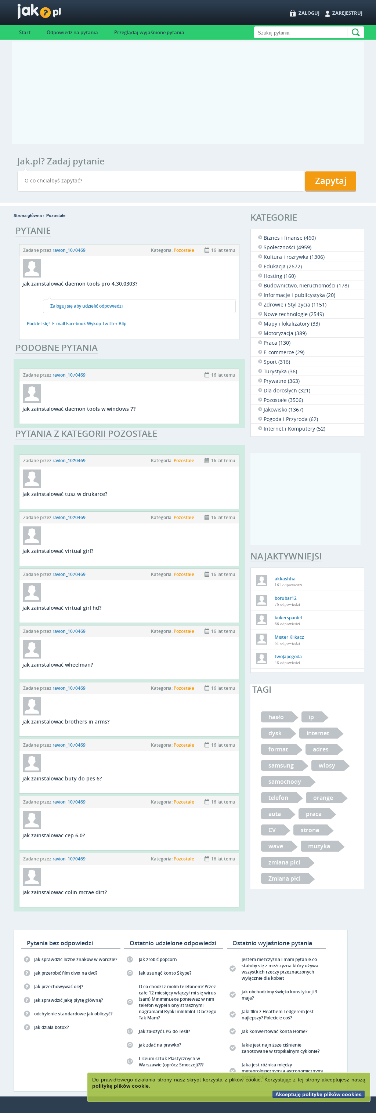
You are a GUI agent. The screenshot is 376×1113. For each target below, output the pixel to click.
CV (272, 830)
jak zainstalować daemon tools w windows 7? (78, 408)
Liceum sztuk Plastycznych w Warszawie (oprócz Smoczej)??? (171, 1061)
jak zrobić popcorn (158, 959)
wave (275, 846)
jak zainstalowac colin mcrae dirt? (64, 892)
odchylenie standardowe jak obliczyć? (73, 1014)
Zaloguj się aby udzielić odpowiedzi (86, 306)
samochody (284, 781)
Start (24, 32)
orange (323, 798)
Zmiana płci (284, 878)
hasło (276, 717)
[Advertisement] (188, 92)
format (278, 749)
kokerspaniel (288, 617)
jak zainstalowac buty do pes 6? (62, 778)
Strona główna (28, 215)
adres (321, 749)
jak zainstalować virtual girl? (57, 550)
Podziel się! (38, 323)
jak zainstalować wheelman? (57, 664)
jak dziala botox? (51, 1027)
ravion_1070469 (69, 250)
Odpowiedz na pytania (72, 32)
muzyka (319, 846)
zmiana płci (284, 862)
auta (274, 814)
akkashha (285, 579)
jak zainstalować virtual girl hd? (61, 607)
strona (310, 830)
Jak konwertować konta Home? (274, 1031)
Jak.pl (53, 14)
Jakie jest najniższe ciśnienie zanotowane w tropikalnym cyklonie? (280, 1048)
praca (314, 814)
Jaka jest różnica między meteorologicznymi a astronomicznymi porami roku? (282, 1071)
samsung (281, 765)
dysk (275, 733)
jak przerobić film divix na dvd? (65, 973)
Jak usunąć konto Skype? (165, 973)
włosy (327, 765)
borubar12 (286, 598)
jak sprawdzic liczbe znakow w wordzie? (75, 959)
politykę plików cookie (120, 1086)
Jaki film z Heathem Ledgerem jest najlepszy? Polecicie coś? (278, 1014)
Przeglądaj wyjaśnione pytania (149, 32)
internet (318, 733)
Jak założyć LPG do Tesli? (164, 1031)
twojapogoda (288, 656)
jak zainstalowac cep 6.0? (53, 835)
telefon (278, 798)
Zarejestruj (347, 13)
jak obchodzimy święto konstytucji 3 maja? (279, 995)
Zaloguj (309, 13)
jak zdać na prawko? (160, 1045)
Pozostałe (55, 215)
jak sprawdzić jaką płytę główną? (68, 1000)
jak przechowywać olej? (58, 986)
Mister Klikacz (289, 637)
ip (311, 717)
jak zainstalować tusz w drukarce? (64, 493)
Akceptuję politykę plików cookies (318, 1094)
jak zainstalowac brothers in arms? (65, 721)
